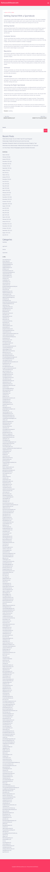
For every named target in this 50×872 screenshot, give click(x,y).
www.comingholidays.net (8, 497)
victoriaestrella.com (7, 628)
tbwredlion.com (6, 792)
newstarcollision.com (7, 426)
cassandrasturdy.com (7, 487)
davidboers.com (6, 683)
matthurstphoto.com (7, 801)
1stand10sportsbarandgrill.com (9, 418)
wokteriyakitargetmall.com (8, 435)
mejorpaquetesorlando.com (9, 416)
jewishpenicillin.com (7, 445)
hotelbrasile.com (6, 338)
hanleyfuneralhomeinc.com (8, 415)
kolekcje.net (5, 454)
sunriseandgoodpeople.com (8, 608)
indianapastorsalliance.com (8, 644)
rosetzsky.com (6, 544)
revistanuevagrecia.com (8, 547)
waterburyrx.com (6, 639)
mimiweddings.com (7, 844)
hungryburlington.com (7, 569)
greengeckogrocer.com (7, 432)
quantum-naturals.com (8, 795)
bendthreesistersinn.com (8, 611)
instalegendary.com (7, 300)
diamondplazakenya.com (8, 790)
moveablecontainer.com (8, 343)
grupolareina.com (6, 344)
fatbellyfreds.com (6, 778)
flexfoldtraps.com (6, 712)
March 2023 (5, 217)
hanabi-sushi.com (6, 749)
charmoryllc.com (6, 500)
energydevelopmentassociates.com (10, 361)
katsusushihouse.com (7, 539)
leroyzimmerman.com (7, 822)
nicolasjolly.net (6, 534)
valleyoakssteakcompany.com (9, 646)
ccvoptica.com (6, 745)
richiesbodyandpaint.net (8, 264)
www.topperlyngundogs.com (9, 704)
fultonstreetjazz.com (7, 339)
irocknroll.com (6, 387)
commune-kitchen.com (7, 529)
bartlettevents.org (7, 341)
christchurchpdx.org (7, 526)
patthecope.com (6, 654)
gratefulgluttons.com (7, 484)
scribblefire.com (6, 464)
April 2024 (5, 188)
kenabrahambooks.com (7, 528)
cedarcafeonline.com (7, 273)
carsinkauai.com (6, 806)
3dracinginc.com (6, 501)
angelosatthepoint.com (8, 643)
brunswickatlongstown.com (9, 570)
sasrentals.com (6, 427)
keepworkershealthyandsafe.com (10, 302)
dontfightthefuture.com (8, 374)
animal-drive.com (6, 661)
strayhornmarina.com (7, 517)
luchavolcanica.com (7, 621)
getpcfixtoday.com (7, 310)
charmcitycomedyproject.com (9, 553)
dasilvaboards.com (7, 514)
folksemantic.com (6, 393)
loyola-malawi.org (7, 476)
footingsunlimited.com (7, 723)
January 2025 (5, 177)
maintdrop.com (6, 317)
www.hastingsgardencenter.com (9, 765)
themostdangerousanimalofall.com (10, 504)
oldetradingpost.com (7, 349)
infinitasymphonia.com (7, 536)
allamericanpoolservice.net (8, 443)
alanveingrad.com (6, 592)
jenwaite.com (5, 819)
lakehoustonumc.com (7, 690)
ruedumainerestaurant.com (8, 542)
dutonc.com (5, 581)
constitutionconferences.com (9, 652)
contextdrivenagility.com (8, 556)
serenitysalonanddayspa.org (9, 272)
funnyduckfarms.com (7, 817)
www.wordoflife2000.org (8, 388)
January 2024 (5, 194)
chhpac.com (5, 836)
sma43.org (5, 737)
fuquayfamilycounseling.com (9, 830)
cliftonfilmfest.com (7, 379)
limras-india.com (6, 261)
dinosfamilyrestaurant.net (8, 355)
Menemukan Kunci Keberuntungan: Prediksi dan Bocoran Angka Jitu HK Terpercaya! (20, 145)
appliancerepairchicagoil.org (8, 297)
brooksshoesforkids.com (8, 665)
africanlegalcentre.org (7, 537)
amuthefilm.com (6, 531)
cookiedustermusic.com (8, 616)
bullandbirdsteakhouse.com (8, 732)
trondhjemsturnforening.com (9, 789)
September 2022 (6, 230)
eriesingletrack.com (7, 407)
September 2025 (6, 168)
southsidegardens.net (7, 768)
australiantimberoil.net (8, 354)
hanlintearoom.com (7, 815)
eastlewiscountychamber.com (9, 509)
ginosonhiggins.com (7, 594)
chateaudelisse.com (7, 332)
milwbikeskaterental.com (8, 599)
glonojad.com (5, 545)
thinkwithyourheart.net (8, 383)
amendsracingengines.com (8, 713)
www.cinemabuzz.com (7, 754)
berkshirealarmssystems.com (9, 398)
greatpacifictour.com (7, 627)
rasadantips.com (6, 280)
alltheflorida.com (6, 803)
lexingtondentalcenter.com (8, 437)
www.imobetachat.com (8, 685)
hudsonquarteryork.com (8, 781)
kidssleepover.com (6, 288)
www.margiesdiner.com (7, 727)
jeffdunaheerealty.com (7, 707)
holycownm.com (6, 622)
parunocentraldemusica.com (9, 786)
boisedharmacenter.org (7, 471)
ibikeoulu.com (5, 558)
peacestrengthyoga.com (8, 709)
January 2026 (5, 159)
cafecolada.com (6, 492)
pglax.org (5, 603)
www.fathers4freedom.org (8, 702)
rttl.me (4, 841)
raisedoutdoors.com (7, 382)
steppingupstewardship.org (8, 743)
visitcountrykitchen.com (8, 589)
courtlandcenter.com (7, 632)
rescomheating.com (7, 842)
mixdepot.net (5, 756)
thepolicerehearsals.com (8, 506)
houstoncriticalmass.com (8, 503)
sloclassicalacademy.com (8, 512)
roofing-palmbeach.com (8, 372)
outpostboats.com (7, 479)
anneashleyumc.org (7, 718)
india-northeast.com (7, 371)
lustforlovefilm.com (7, 533)
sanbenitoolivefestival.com (9, 489)
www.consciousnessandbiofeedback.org (11, 762)
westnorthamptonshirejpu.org (9, 336)
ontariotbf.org (6, 299)
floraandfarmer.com (7, 363)
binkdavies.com (6, 525)
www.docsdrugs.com (7, 726)
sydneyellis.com (6, 438)
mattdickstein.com (7, 687)
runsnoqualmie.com (7, 724)
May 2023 (5, 212)
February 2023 (6, 219)
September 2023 (6, 203)
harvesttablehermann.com (8, 358)
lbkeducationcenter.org (7, 457)
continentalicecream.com (8, 522)
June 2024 (5, 183)
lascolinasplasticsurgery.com (9, 734)
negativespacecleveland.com (9, 605)
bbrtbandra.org (6, 311)
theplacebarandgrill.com (8, 638)
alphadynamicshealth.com (8, 812)
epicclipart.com (6, 314)
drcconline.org (6, 636)
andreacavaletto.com (7, 468)
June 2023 (5, 210)
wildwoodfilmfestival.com (8, 335)
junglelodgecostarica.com (8, 586)
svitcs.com (5, 655)
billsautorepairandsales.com (9, 793)
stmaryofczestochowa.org (8, 561)
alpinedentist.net (6, 324)
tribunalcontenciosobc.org (8, 511)
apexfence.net (6, 852)
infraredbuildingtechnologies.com (10, 357)
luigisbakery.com (6, 748)
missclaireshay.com (7, 259)
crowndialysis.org (6, 440)
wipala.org (5, 475)
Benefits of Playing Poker (39, 117)
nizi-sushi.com (6, 575)
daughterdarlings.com (7, 267)
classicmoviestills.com (7, 490)
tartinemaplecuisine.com (8, 572)
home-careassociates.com (8, 467)
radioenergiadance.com (7, 325)
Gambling (10, 111)
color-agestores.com (7, 473)
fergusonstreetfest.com (8, 798)
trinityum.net (5, 770)
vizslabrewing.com (7, 399)
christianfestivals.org (7, 588)
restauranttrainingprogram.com (9, 442)
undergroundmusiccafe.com (8, 848)
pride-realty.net (6, 811)
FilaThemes (36, 866)
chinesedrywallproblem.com (9, 610)
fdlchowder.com (6, 729)
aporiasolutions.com (7, 668)
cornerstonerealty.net (7, 760)
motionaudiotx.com (7, 839)
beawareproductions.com (8, 555)
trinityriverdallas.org (7, 459)
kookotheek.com (6, 327)
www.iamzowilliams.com (8, 764)
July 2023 (5, 208)
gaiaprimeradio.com (7, 578)
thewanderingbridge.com (8, 564)
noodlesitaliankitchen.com (8, 303)
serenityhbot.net (6, 694)
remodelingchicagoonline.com (9, 738)
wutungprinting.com (7, 595)
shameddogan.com (7, 676)
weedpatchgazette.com (8, 404)
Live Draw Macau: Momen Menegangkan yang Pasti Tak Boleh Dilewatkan (19, 147)
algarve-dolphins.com (7, 591)
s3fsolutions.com (6, 365)
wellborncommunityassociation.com (10, 333)
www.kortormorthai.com (8, 715)
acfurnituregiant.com (7, 275)
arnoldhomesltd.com (7, 376)
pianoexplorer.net (6, 767)
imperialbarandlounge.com (8, 380)
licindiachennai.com (7, 266)
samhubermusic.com (7, 850)
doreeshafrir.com (6, 551)
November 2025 (6, 163)
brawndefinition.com (7, 520)
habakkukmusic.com (7, 691)
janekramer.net (6, 573)
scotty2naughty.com (7, 550)
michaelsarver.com (7, 431)
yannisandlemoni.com (7, 402)
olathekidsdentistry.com (8, 413)
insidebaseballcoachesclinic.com (9, 804)
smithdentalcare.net (7, 847)
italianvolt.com (6, 396)
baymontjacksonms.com (8, 600)
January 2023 (5, 221)
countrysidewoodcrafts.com (9, 295)
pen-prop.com (6, 699)
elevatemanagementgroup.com (9, 820)
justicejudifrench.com (7, 562)
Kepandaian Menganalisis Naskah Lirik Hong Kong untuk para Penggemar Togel (20, 143)
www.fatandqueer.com (7, 716)
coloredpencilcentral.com (8, 377)
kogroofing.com (6, 322)
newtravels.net (6, 289)
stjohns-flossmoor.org (7, 613)
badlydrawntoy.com (7, 688)
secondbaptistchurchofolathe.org (10, 833)
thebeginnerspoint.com (7, 495)
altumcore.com (6, 660)
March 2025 (5, 174)
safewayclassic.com (7, 294)
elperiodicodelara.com (7, 262)
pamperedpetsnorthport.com (9, 409)
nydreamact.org (6, 305)
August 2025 (5, 170)
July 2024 (5, 181)
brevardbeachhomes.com (8, 366)
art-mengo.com (6, 577)
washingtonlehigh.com (7, 746)
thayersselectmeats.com (8, 666)
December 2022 (6, 223)
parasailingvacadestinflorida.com (10, 809)
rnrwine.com (5, 826)
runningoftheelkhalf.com (8, 705)
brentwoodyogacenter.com (8, 740)
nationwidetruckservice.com (9, 624)
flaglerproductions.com (8, 518)
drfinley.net (5, 823)
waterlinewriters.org (7, 674)
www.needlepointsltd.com (8, 731)
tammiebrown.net (6, 580)
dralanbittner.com (6, 401)
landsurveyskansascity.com (8, 720)
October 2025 (6, 166)
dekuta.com (5, 753)
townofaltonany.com (7, 602)
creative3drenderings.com (8, 679)
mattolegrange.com (7, 584)
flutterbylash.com (6, 814)
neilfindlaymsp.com (7, 633)
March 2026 (5, 154)
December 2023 (6, 197)
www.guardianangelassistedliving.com (11, 787)
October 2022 (6, 228)
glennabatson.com (7, 515)
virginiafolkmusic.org (7, 449)
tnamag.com (5, 663)
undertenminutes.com (7, 277)
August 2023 (5, 206)
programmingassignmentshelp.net (10, 286)
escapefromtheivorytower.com (9, 368)
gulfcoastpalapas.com (7, 671)
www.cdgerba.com (6, 784)
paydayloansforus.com (7, 291)
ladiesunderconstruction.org (9, 350)
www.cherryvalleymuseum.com (9, 346)
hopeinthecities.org (7, 482)
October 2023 (6, 201)
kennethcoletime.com (7, 567)
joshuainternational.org (8, 696)
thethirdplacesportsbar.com (9, 773)
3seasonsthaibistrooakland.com (9, 462)
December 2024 (6, 179)
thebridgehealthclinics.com (8, 672)
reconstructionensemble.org (9, 617)
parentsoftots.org (6, 677)
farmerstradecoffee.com (8, 680)
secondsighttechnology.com (9, 429)
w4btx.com (5, 420)
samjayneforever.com (7, 800)
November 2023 (6, 199)
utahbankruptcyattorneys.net (9, 385)
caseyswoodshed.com (7, 647)
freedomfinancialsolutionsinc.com (10, 710)
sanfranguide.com (6, 498)
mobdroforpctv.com (7, 486)
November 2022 (6, 226)
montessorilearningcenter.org (9, 797)
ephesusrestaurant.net (7, 775)
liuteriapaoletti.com (7, 606)
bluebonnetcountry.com (8, 313)
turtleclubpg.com (6, 625)
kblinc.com (5, 405)
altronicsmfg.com (6, 283)
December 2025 (6, 161)
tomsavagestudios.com (8, 446)
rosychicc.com (6, 478)
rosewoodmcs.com (7, 757)
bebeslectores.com (7, 352)
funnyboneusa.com (7, 614)
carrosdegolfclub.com (7, 360)
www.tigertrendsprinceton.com (9, 701)
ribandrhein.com (6, 453)
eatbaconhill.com (6, 284)
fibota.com (5, 782)
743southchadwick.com (8, 369)
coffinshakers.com (6, 559)
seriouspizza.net (6, 657)
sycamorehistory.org (7, 759)
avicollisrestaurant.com (8, 635)
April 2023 (5, 214)
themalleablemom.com (8, 566)
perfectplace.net (6, 460)
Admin (13, 12)
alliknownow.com (6, 507)
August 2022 (5, 232)
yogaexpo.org (5, 465)
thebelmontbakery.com (8, 292)
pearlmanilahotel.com (7, 316)
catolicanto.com (6, 456)
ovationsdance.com (7, 451)
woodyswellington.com (8, 776)
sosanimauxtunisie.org (7, 321)
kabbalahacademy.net (7, 423)
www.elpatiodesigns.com (8, 779)
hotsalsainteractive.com (8, 270)
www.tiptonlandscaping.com (9, 742)
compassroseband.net (7, 658)
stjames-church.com (7, 548)
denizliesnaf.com (6, 650)
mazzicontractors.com (7, 771)
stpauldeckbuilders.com (8, 721)
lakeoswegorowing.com (8, 828)
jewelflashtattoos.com (8, 308)
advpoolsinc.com (6, 641)
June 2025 (5, 172)
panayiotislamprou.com (8, 328)
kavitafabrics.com (6, 619)
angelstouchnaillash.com (8, 421)
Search (4, 127)
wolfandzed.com (6, 751)
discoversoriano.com (7, 493)
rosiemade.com (6, 410)
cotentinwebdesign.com (8, 347)
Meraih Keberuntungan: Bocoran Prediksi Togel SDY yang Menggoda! (17, 138)
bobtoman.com (6, 319)
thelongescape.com (7, 583)
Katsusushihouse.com (9, 2)
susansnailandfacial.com (8, 698)
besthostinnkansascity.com (8, 845)
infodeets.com (6, 269)
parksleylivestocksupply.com (9, 470)
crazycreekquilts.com (7, 523)
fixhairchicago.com (7, 649)
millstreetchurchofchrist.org (9, 808)
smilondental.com (6, 424)
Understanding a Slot (9, 117)
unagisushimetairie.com (8, 306)
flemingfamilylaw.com (7, 825)
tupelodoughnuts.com (7, 412)
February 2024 (6, 192)
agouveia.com (6, 831)
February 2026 (6, 157)
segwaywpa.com (6, 669)
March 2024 (5, 190)
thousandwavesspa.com (8, 630)
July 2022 (5, 235)
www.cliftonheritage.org (8, 735)
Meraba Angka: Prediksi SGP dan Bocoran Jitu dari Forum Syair (16, 141)
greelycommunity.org (7, 540)
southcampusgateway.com (8, 330)
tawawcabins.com (6, 391)
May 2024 (5, 186)
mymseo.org (5, 834)
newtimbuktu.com (6, 281)
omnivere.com (6, 278)
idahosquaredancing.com (8, 390)
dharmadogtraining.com (8, 837)
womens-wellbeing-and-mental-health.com (12, 448)
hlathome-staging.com (7, 434)
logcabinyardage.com (7, 682)
